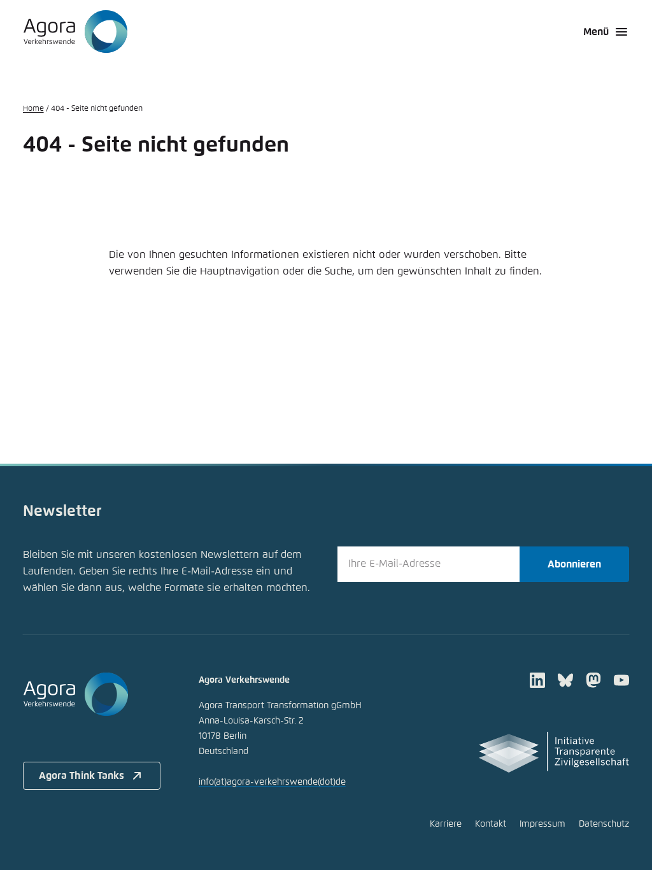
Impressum (542, 824)
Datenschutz (604, 824)
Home (33, 109)
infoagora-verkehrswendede (272, 782)
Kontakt (490, 824)
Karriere (446, 824)
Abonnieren (574, 564)
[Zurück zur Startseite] (75, 31)
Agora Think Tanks (81, 776)
